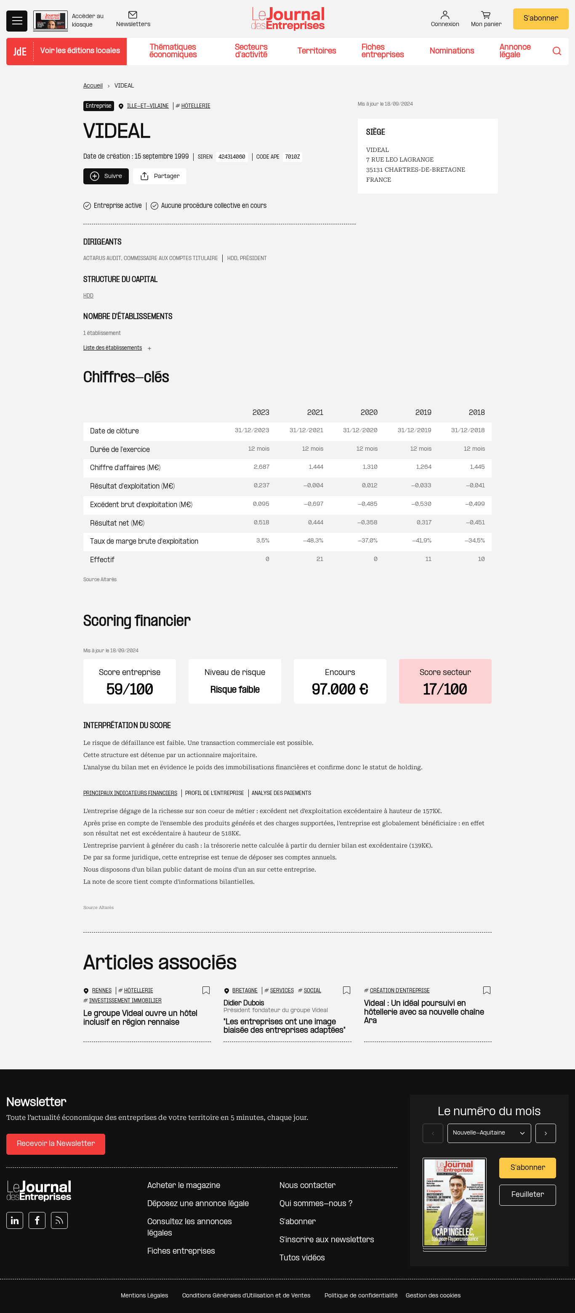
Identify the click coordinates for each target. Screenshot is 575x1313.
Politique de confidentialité (361, 1296)
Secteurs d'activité (251, 51)
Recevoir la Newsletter (56, 1144)
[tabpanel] (287, 846)
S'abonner (541, 19)
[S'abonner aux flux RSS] (59, 1220)
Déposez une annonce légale (198, 1204)
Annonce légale (515, 51)
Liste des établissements (112, 348)
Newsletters (133, 24)
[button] (106, 176)
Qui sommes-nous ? (316, 1204)
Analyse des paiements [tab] (281, 793)
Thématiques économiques (173, 51)
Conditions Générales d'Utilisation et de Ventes (246, 1296)
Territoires (317, 52)
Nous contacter (307, 1186)
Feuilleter (527, 1195)
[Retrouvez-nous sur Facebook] (37, 1220)
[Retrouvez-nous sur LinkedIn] (14, 1220)
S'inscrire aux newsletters (327, 1240)
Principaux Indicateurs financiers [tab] (130, 793)
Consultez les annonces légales (189, 1228)
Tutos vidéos (302, 1258)
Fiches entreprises (383, 51)
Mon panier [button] (486, 24)
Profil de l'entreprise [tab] (214, 793)
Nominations (452, 52)
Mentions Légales (144, 1296)
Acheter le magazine (183, 1186)
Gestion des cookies (433, 1296)
